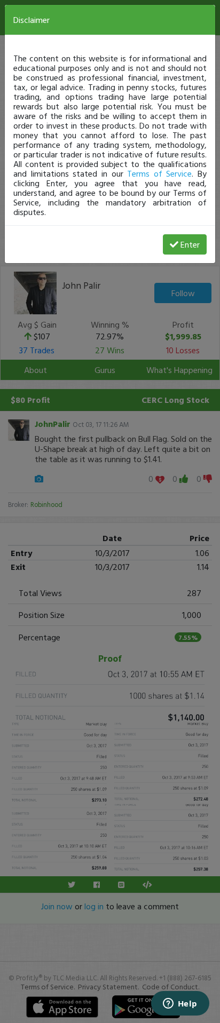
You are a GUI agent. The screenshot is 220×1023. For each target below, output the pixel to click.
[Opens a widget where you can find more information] (180, 1004)
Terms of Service (159, 173)
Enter (190, 244)
